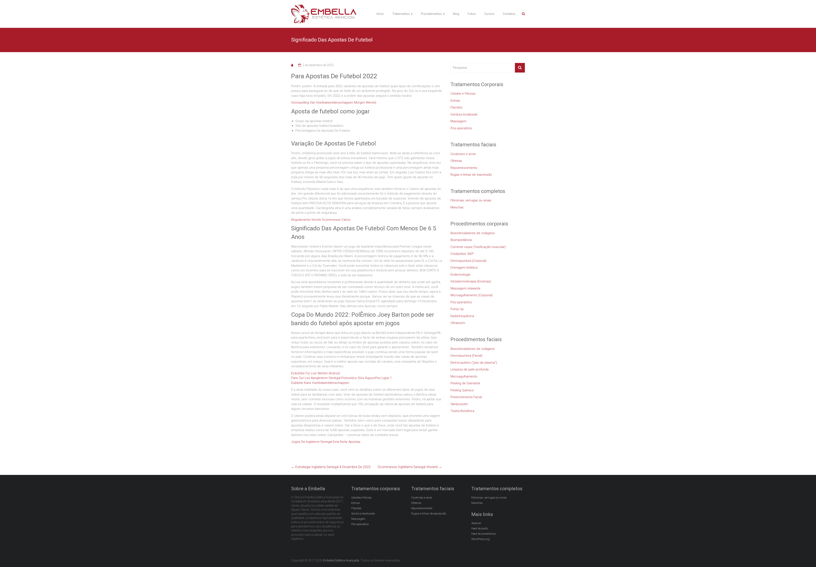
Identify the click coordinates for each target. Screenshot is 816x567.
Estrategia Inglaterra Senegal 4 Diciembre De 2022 (331, 467)
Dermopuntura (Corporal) (468, 261)
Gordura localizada (463, 114)
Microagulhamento (463, 376)
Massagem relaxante (465, 288)
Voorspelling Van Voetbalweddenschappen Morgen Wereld (333, 102)
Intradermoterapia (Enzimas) (470, 281)
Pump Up (457, 309)
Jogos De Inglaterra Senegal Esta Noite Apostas (325, 442)
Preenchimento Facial (466, 397)
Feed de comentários (483, 533)
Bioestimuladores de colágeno (472, 233)
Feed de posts (479, 528)
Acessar (476, 523)
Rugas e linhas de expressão (471, 175)
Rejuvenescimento (463, 168)
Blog (456, 14)
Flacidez (456, 107)
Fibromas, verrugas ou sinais (470, 200)
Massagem (458, 121)
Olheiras (456, 161)
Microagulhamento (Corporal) (471, 295)
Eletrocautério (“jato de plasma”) (473, 363)
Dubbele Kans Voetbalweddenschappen (320, 383)
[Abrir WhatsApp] (805, 556)
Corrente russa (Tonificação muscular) (478, 247)
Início (380, 14)
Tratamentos (401, 14)
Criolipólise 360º (462, 254)
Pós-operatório (461, 128)
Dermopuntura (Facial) (466, 356)
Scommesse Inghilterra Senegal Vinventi (410, 467)
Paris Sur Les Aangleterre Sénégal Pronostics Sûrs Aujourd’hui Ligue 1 (341, 378)
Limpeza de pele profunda (469, 369)
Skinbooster (459, 404)
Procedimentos (431, 14)
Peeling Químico (462, 390)
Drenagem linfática (463, 267)
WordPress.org (480, 539)
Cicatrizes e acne (463, 154)
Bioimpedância (461, 240)
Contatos (509, 14)
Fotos (472, 14)
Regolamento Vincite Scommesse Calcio (320, 220)
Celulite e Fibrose (463, 93)
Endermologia (460, 274)
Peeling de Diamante (465, 383)
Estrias (455, 101)
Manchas (456, 207)
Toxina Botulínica (462, 411)
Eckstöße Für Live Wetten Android (315, 373)
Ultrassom (457, 323)
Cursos (489, 14)
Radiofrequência (462, 316)
